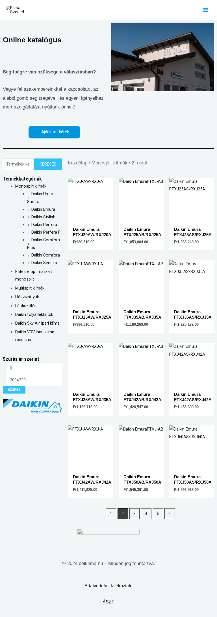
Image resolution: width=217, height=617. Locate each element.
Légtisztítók (26, 305)
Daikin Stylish (43, 217)
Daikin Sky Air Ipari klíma (37, 323)
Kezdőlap (77, 163)
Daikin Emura (43, 209)
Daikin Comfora (45, 255)
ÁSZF (108, 601)
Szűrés (14, 389)
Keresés (48, 164)
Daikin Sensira (44, 262)
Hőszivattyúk (27, 296)
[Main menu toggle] (205, 10)
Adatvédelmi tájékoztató (108, 585)
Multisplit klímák (29, 288)
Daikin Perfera (44, 224)
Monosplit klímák (30, 186)
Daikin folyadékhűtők (34, 314)
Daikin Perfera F (45, 232)
